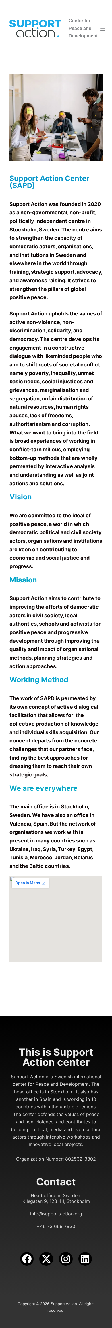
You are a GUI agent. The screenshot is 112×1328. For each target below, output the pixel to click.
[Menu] (102, 28)
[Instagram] (66, 1259)
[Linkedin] (85, 1259)
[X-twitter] (46, 1259)
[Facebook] (27, 1259)
